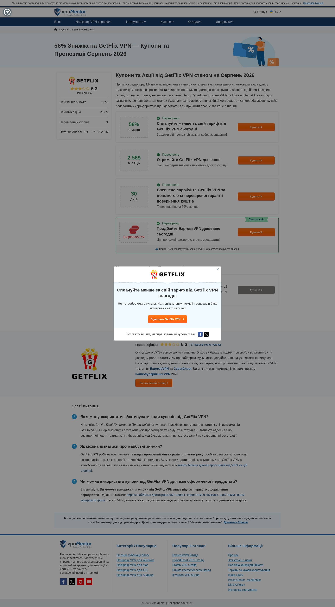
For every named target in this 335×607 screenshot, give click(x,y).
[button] (7, 12)
